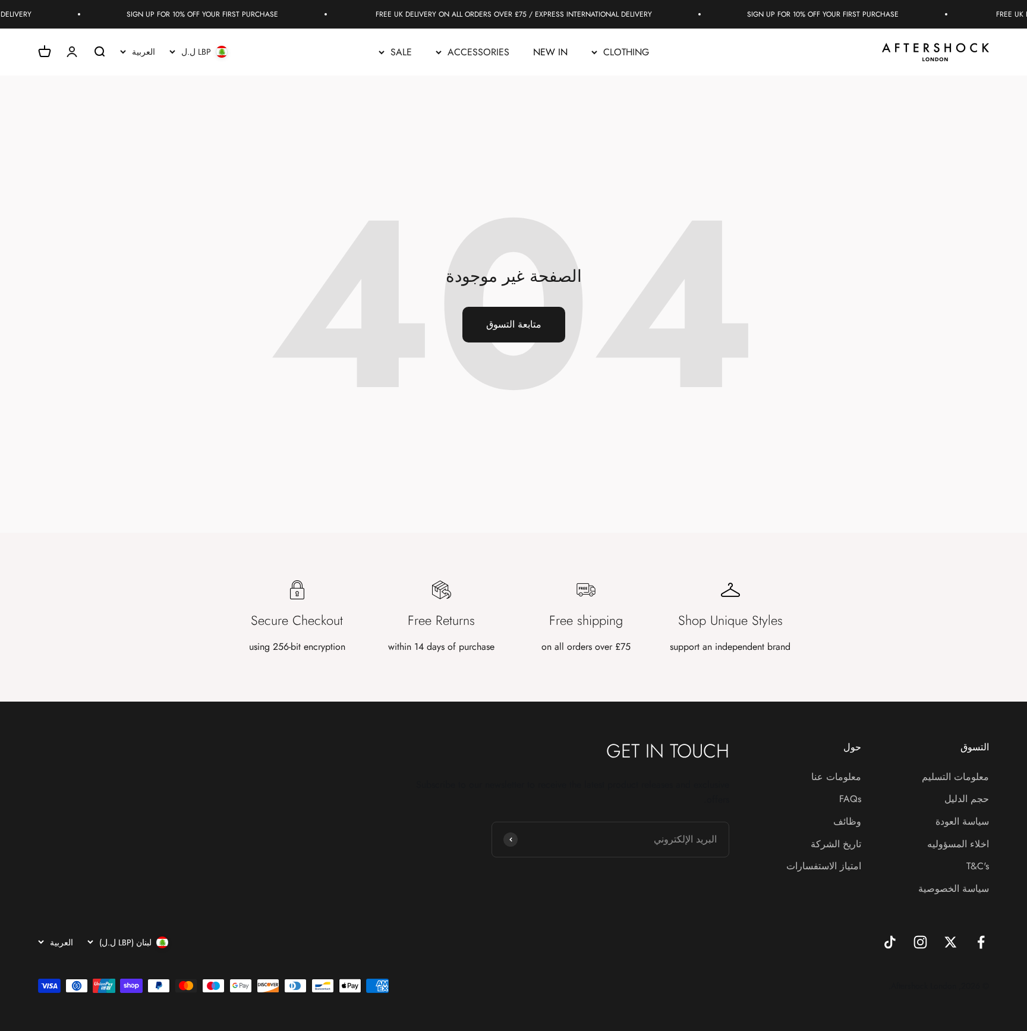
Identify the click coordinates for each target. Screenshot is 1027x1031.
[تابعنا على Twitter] (951, 942)
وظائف (847, 821)
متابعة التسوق (513, 324)
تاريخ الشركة (836, 844)
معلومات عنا (836, 777)
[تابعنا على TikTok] (890, 942)
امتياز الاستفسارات (823, 866)
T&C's (977, 866)
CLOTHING (626, 52)
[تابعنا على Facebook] (981, 942)
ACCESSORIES (478, 52)
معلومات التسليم (955, 777)
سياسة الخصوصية (953, 888)
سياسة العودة (962, 821)
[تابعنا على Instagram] (920, 942)
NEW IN (550, 52)
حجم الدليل (966, 799)
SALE (401, 52)
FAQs (850, 799)
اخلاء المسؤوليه (958, 844)
